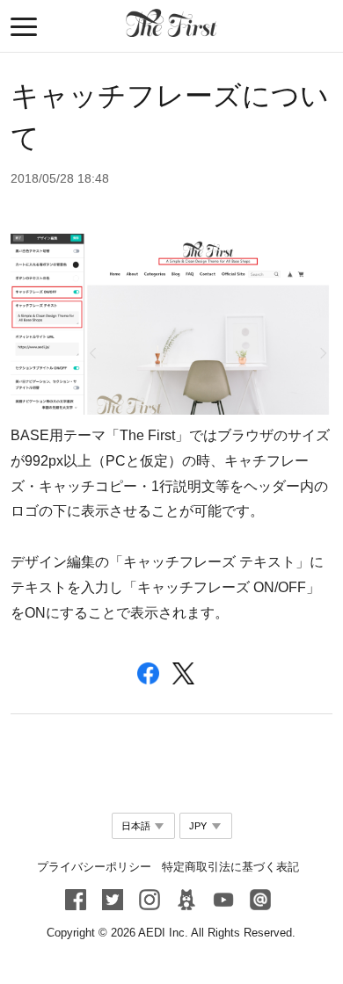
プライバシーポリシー (94, 866)
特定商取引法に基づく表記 (230, 866)
